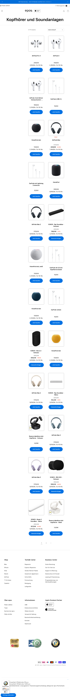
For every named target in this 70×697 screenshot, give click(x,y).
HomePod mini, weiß (36, 266)
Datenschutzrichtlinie (31, 608)
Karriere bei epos (9, 611)
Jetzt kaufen (36, 70)
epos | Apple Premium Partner (47, 665)
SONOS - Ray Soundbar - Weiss (56, 394)
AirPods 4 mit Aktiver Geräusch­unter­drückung (36, 99)
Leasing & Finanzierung (52, 577)
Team (6, 608)
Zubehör (6, 583)
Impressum (28, 623)
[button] (2, 11)
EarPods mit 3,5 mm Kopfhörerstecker (56, 268)
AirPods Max (56, 140)
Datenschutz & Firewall (52, 574)
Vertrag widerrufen (8, 695)
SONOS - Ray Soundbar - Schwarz (56, 225)
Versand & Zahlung (30, 614)
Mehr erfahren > (47, 1)
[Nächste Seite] (51, 543)
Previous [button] (2, 2)
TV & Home (7, 580)
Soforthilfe (28, 577)
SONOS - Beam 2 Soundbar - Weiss (36, 520)
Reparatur (28, 564)
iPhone (6, 567)
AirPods (6, 577)
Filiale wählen (8, 604)
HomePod (56, 182)
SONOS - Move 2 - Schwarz (36, 351)
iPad (5, 570)
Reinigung (28, 583)
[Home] (29, 10)
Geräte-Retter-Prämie (31, 570)
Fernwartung (29, 580)
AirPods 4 (56, 56)
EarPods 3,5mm (56, 310)
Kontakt (27, 620)
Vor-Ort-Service (50, 567)
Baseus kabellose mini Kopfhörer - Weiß (56, 521)
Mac (5, 564)
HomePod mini (36, 140)
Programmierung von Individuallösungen (51, 581)
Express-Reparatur (30, 567)
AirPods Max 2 (36, 224)
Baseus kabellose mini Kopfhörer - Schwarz (36, 437)
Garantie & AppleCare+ (32, 574)
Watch (6, 574)
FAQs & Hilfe (8, 614)
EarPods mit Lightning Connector (36, 184)
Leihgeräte (28, 586)
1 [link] (41, 543)
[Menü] (9, 681)
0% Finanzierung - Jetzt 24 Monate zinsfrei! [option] (35, 1)
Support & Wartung (51, 570)
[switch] (5, 692)
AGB (26, 604)
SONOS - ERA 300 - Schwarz (56, 478)
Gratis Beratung (50, 564)
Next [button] (68, 2)
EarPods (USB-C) (56, 99)
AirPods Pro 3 (36, 56)
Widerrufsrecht (29, 611)
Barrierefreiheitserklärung (32, 617)
